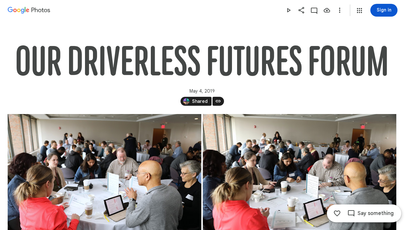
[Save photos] (326, 10)
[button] (359, 10)
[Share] (301, 10)
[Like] (337, 213)
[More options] (339, 10)
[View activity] (314, 10)
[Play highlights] (288, 10)
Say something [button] (376, 213)
